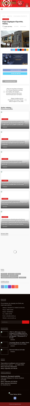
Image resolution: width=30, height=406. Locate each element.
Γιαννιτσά (11, 273)
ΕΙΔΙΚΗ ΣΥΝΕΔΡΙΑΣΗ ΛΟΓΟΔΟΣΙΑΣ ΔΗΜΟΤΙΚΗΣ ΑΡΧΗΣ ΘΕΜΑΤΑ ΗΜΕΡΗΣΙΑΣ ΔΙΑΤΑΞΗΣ (14, 162)
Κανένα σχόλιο (23, 26)
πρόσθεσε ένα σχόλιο (10, 81)
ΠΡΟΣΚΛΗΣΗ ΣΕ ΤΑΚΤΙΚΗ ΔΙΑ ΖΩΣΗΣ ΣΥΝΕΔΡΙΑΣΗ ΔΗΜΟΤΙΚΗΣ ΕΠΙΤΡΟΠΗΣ (13, 183)
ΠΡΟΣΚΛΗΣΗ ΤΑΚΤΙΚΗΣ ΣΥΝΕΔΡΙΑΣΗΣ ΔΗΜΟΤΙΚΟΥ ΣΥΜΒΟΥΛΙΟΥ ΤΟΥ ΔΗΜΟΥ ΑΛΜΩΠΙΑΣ (13, 143)
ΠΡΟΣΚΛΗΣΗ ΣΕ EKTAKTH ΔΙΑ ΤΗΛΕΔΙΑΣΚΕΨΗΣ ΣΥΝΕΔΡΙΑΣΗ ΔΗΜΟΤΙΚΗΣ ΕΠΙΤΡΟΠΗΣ (15, 202)
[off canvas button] (2, 9)
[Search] (27, 9)
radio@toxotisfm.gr (11, 316)
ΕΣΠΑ (18, 273)
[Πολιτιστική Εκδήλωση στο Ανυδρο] (4, 352)
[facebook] (2, 286)
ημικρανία (22, 277)
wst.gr (20, 404)
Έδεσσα (4, 273)
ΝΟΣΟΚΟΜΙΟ (13, 275)
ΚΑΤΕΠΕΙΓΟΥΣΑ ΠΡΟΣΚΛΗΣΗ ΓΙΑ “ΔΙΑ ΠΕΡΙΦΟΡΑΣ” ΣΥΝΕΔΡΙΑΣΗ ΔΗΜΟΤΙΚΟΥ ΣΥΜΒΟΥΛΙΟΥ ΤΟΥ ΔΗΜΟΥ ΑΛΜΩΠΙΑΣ (13, 123)
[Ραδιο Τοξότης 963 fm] (13, 3)
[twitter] (6, 286)
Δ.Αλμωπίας (5, 19)
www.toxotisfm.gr (11, 318)
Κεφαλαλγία (5, 275)
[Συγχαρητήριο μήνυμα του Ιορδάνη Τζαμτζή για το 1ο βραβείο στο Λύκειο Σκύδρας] (4, 344)
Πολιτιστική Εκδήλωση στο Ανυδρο (17, 349)
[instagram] (9, 286)
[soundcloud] (16, 286)
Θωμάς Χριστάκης (8, 26)
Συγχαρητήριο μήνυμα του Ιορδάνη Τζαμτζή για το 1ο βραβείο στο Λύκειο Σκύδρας (19, 343)
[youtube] (13, 286)
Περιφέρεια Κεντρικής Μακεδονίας (10, 277)
